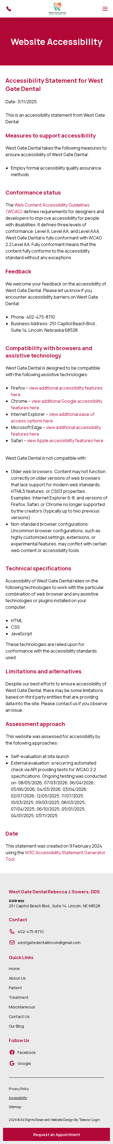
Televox (84, 1119)
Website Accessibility (56, 42)
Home (14, 968)
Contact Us (19, 1016)
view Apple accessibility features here (65, 440)
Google (24, 1063)
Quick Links (21, 957)
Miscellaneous (22, 1006)
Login (96, 1119)
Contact (18, 920)
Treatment (19, 997)
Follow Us (19, 1040)
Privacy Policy (19, 1088)
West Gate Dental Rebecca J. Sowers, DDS (54, 892)
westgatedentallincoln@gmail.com (49, 942)
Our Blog (16, 1026)
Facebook (27, 1052)
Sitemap (15, 1107)
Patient (15, 987)
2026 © (54, 1119)
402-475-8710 (31, 931)
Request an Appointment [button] (56, 1134)
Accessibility (18, 1098)
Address (16, 900)
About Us (17, 978)
